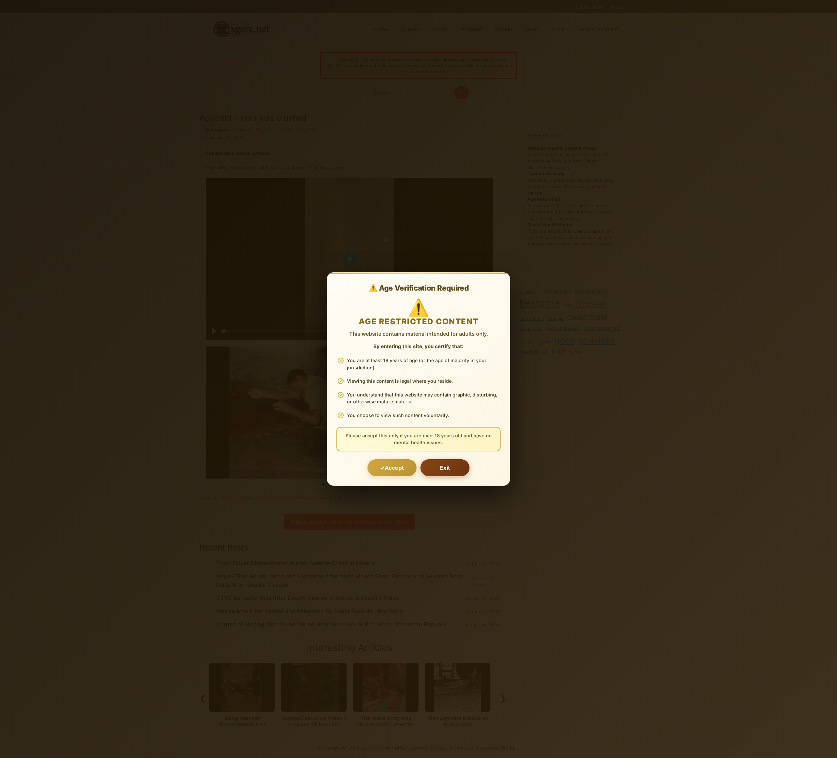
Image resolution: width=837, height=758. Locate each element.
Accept (394, 467)
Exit (445, 467)
